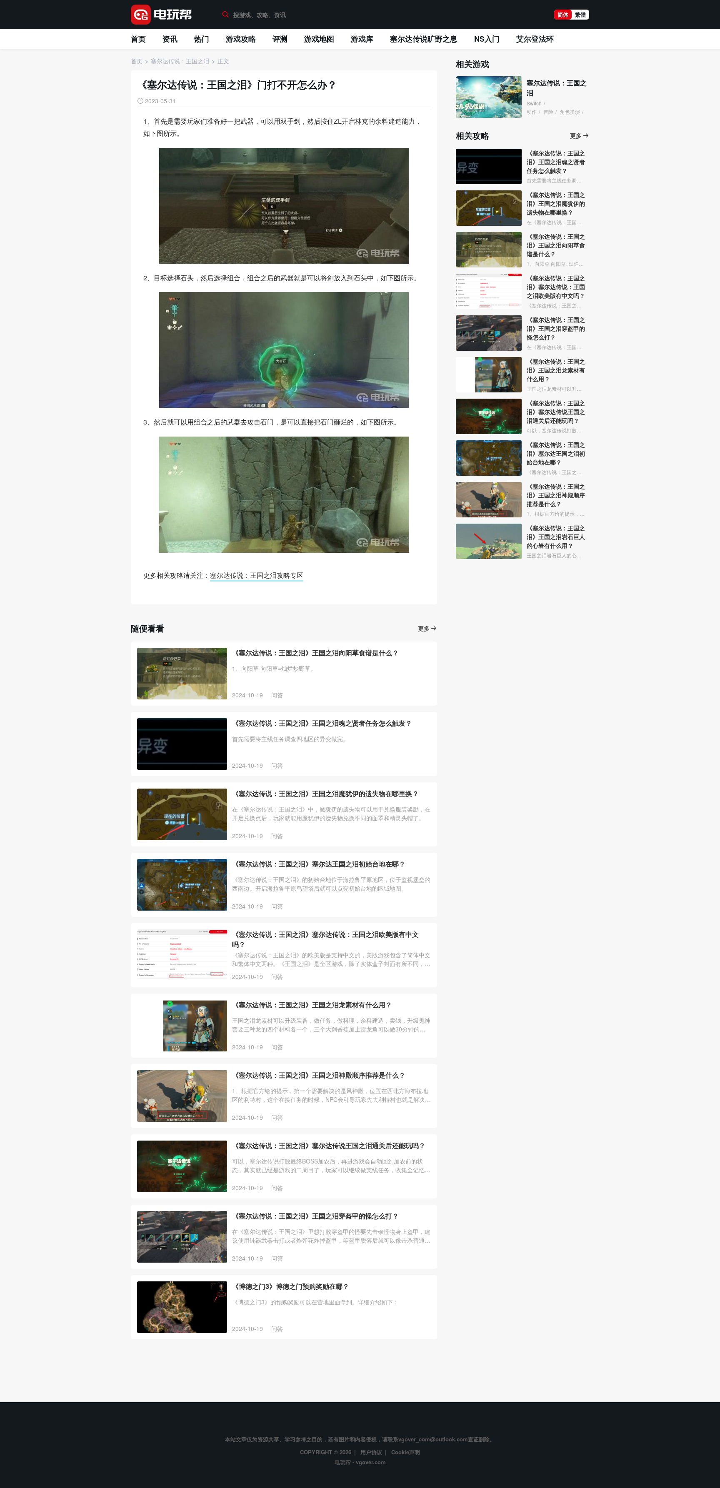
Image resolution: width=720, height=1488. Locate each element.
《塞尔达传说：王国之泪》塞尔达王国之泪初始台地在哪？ (318, 864)
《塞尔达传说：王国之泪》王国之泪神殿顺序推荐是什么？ (318, 1075)
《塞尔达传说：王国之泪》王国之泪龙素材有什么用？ (312, 1004)
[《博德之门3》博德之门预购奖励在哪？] (182, 1307)
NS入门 (487, 38)
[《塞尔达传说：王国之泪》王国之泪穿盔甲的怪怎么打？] (182, 1237)
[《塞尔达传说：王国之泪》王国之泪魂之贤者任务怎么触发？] (182, 744)
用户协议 (371, 1452)
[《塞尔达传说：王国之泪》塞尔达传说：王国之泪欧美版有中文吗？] (182, 955)
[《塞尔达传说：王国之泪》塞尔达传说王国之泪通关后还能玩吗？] (182, 1166)
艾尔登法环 (535, 38)
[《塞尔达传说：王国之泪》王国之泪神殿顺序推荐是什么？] (182, 1096)
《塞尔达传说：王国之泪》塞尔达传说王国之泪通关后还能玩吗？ (328, 1145)
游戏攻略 (241, 38)
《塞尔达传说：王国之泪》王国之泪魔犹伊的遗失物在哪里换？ (325, 793)
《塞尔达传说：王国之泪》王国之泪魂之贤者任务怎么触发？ (322, 723)
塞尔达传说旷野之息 (424, 38)
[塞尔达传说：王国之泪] (489, 97)
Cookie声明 (405, 1452)
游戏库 (362, 38)
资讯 (170, 38)
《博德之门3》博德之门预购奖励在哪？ (290, 1286)
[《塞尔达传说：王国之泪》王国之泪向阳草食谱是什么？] (182, 673)
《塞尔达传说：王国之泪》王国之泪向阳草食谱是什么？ (315, 652)
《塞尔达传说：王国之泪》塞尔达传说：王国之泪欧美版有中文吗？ (325, 939)
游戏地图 (319, 38)
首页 (138, 38)
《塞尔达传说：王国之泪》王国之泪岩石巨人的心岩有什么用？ (556, 536)
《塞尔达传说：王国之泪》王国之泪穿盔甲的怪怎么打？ (315, 1216)
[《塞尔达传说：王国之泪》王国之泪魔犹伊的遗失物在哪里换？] (182, 814)
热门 (201, 38)
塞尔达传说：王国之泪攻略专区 (256, 575)
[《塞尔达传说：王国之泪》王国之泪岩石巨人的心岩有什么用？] (489, 541)
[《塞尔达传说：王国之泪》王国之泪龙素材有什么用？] (182, 1025)
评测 (280, 38)
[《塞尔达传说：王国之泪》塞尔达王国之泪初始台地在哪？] (182, 885)
